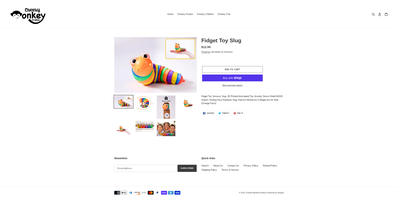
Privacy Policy (251, 165)
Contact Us (233, 165)
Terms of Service (230, 169)
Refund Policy (270, 165)
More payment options (232, 85)
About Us (218, 165)
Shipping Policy (209, 169)
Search (205, 165)
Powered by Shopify (275, 193)
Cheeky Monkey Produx (256, 193)
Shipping (205, 52)
